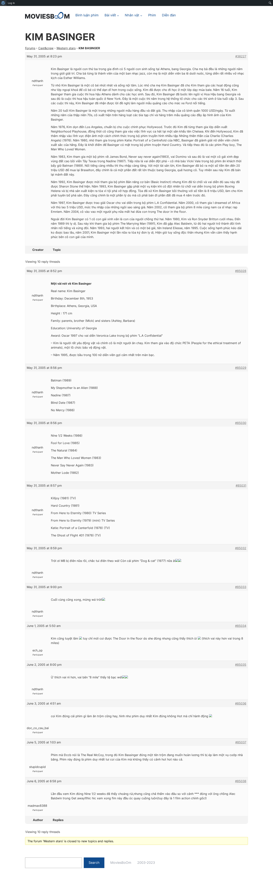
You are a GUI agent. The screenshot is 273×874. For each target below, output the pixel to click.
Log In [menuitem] (11, 2)
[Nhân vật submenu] (141, 15)
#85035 (240, 664)
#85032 (240, 548)
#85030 (240, 423)
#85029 (240, 368)
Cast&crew (45, 48)
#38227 (240, 56)
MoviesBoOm (120, 863)
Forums (30, 48)
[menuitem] (3, 3)
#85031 (241, 485)
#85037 (240, 742)
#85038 (240, 781)
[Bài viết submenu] (118, 15)
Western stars (66, 48)
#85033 (240, 587)
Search (94, 863)
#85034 (240, 626)
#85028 (240, 271)
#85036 (240, 703)
